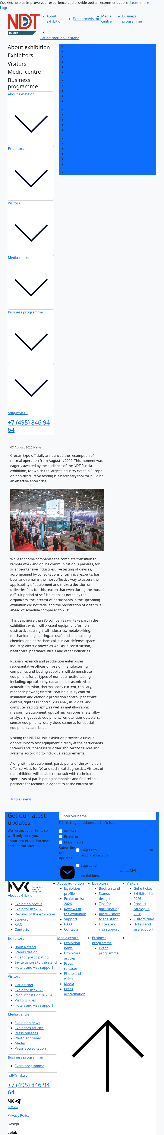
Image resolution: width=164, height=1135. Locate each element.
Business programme (25, 312)
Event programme (80, 172)
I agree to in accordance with (117, 855)
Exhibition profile (79, 46)
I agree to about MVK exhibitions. (109, 870)
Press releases (77, 148)
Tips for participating (83, 90)
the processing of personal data (123, 850)
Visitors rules (76, 124)
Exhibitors (16, 148)
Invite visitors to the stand (87, 95)
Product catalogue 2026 (85, 119)
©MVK (13, 1107)
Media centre (18, 257)
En (44, 31)
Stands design (77, 85)
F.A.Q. (70, 67)
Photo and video (79, 153)
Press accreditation (81, 164)
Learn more (139, 2)
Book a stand (76, 80)
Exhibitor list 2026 (80, 51)
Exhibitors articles (80, 143)
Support (72, 61)
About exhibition (21, 94)
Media (71, 159)
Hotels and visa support (85, 101)
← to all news (21, 799)
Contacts (73, 72)
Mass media (73, 842)
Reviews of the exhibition (86, 56)
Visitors (14, 203)
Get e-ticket (75, 109)
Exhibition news (78, 138)
